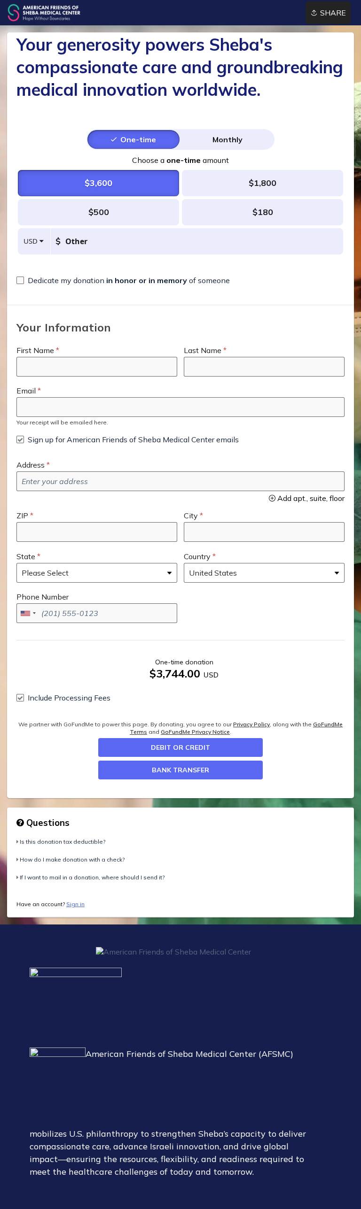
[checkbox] (123, 280)
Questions (47, 822)
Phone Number (42, 596)
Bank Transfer (180, 770)
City (191, 515)
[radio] (138, 139)
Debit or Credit (180, 747)
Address (30, 465)
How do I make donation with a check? (72, 859)
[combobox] (28, 613)
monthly (227, 139)
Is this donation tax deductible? (62, 841)
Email (26, 390)
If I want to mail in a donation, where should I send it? (92, 877)
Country (197, 556)
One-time (138, 139)
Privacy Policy (251, 724)
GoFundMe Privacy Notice (195, 731)
